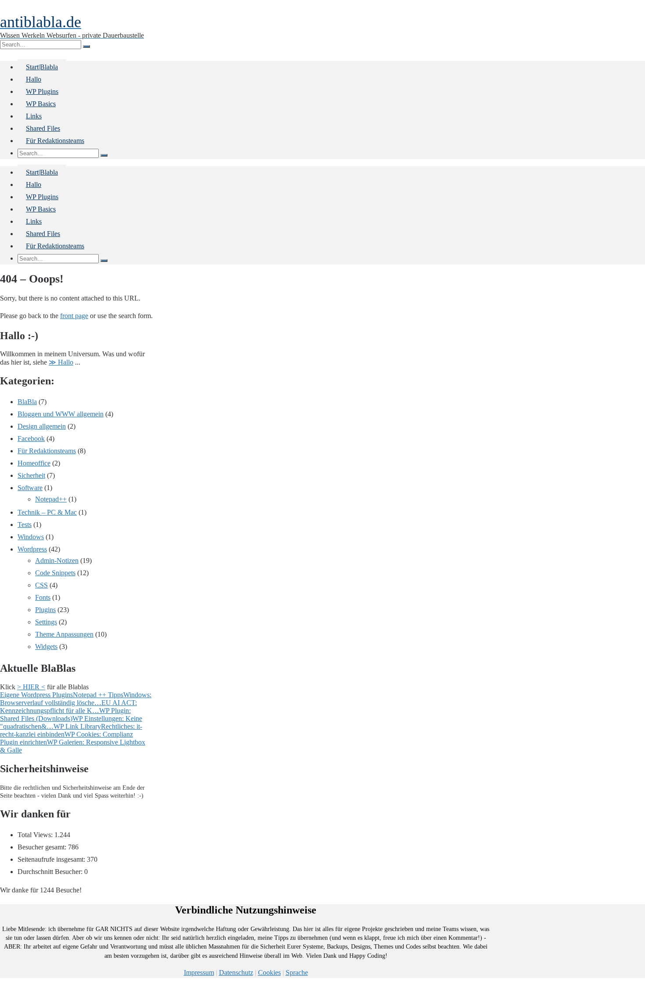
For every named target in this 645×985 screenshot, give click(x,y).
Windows (31, 537)
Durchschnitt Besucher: (51, 871)
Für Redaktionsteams (55, 140)
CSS (41, 585)
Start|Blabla (42, 67)
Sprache (297, 972)
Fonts (42, 597)
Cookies (269, 972)
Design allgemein (42, 426)
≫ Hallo (61, 362)
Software (30, 487)
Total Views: (36, 834)
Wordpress (32, 549)
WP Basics (41, 103)
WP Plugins (42, 91)
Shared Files (43, 128)
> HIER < (31, 687)
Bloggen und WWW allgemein (61, 414)
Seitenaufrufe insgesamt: (52, 859)
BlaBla (27, 401)
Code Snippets (55, 573)
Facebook (31, 438)
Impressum (199, 972)
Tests (25, 524)
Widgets (46, 646)
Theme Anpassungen (64, 634)
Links (34, 116)
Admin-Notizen (57, 560)
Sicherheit (31, 475)
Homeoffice (34, 463)
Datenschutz (236, 972)
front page (74, 315)
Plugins (45, 609)
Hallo (33, 79)
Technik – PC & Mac (47, 512)
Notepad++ (51, 499)
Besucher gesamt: (43, 847)
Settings (46, 622)
